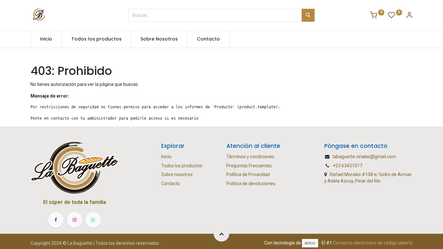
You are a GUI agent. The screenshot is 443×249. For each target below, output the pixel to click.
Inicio (166, 156)
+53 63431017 (347, 165)
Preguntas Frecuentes (249, 165)
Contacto (170, 183)
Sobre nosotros (177, 174)
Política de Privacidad (248, 174)
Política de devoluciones (250, 183)
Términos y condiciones (250, 156)
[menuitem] (46, 39)
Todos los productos (181, 165)
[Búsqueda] (308, 15)
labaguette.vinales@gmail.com (364, 156)
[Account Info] (409, 15)
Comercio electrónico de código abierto (373, 242)
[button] (221, 234)
